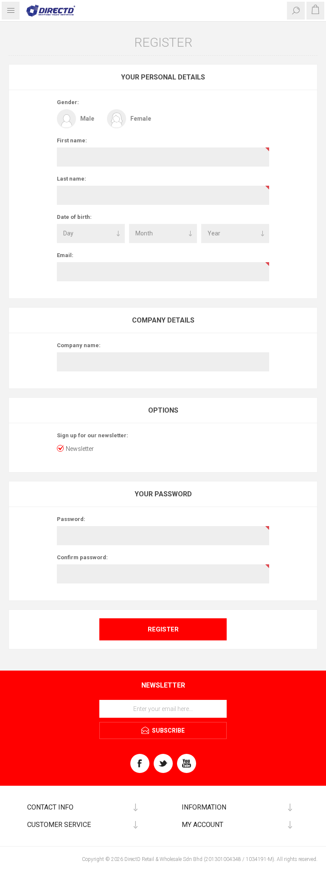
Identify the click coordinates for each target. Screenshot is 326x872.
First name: (72, 140)
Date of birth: (74, 217)
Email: (65, 255)
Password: (71, 519)
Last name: (71, 179)
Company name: (79, 345)
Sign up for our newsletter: (92, 435)
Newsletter (80, 448)
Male (87, 118)
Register (163, 629)
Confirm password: (82, 557)
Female (140, 118)
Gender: (68, 102)
